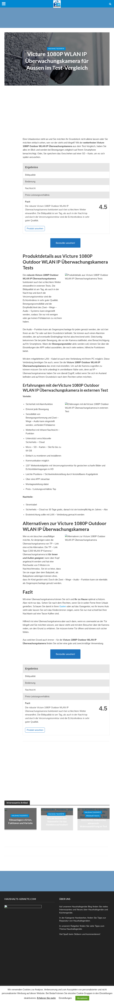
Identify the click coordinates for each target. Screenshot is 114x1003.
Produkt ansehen (35, 228)
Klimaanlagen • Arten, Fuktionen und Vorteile (20, 821)
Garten (62, 606)
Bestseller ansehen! (65, 243)
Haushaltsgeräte (56, 48)
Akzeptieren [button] (82, 998)
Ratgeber (75, 926)
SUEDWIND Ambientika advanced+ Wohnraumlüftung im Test (93, 823)
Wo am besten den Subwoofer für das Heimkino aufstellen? (57, 821)
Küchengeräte (65, 912)
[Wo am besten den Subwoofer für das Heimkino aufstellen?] (57, 811)
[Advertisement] (57, 17)
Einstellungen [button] (65, 998)
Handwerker (80, 918)
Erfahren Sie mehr (46, 998)
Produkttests (92, 816)
